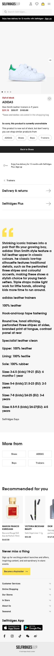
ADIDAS (7, 102)
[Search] (5, 11)
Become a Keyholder (14, 571)
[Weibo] (35, 638)
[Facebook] (4, 638)
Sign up (48, 18)
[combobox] (29, 11)
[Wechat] (27, 638)
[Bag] (43, 4)
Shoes (14, 454)
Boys (14, 463)
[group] (27, 519)
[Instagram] (12, 638)
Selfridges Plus (12, 204)
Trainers (11, 180)
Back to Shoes (27, 149)
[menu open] (49, 4)
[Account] (31, 4)
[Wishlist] (37, 4)
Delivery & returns (15, 191)
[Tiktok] (20, 638)
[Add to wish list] (49, 98)
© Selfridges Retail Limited (27, 651)
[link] (12, 534)
